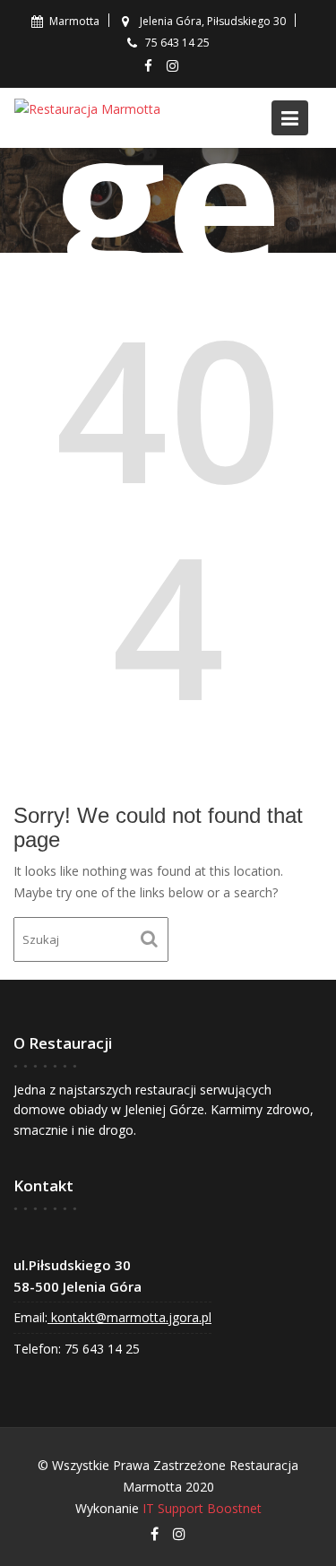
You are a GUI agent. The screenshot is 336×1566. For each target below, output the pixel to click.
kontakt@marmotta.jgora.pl (129, 1317)
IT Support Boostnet (202, 1508)
